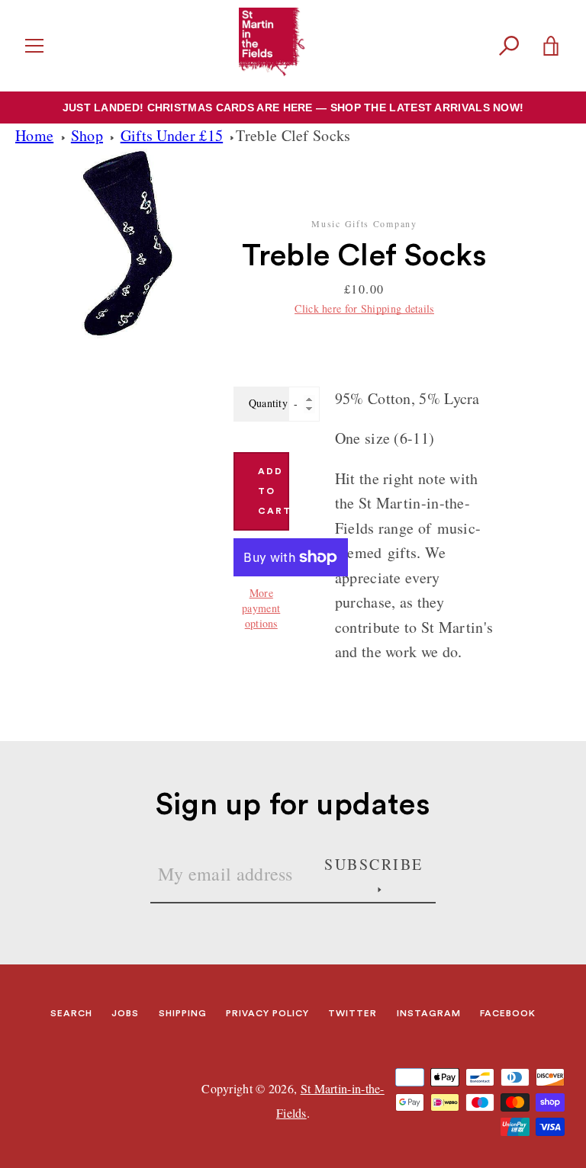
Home (34, 135)
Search (71, 1013)
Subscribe (373, 864)
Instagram (429, 1013)
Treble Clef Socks (293, 135)
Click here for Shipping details (364, 308)
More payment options (261, 608)
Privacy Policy (267, 1013)
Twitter (352, 1013)
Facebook (508, 1013)
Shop (87, 135)
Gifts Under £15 (172, 135)
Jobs (125, 1013)
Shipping (183, 1013)
